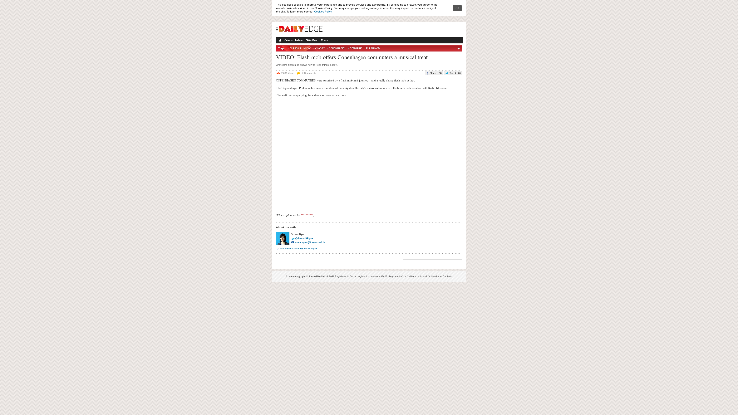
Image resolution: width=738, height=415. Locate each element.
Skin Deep (312, 40)
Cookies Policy (323, 11)
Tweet (455, 73)
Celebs (288, 40)
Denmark (356, 48)
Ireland (299, 40)
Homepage (280, 40)
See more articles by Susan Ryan (298, 248)
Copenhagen (337, 48)
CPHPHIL (307, 215)
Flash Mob (373, 48)
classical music (300, 48)
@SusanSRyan (304, 238)
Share (436, 73)
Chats (324, 40)
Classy (320, 48)
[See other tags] (458, 48)
